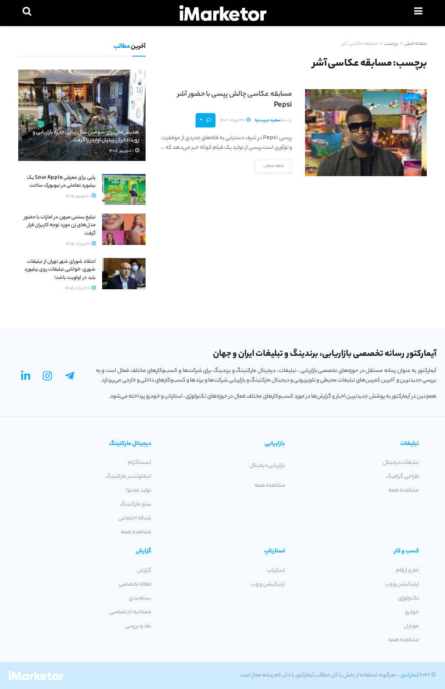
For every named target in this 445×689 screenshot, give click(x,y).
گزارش (144, 570)
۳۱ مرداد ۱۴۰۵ (78, 244)
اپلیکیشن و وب (402, 584)
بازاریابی (411, 97)
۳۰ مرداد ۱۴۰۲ (233, 120)
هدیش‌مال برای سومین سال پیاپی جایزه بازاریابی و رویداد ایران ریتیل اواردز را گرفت (86, 136)
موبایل (411, 626)
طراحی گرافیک (402, 476)
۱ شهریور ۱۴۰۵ (121, 151)
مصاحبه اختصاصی (130, 612)
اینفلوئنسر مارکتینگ (128, 476)
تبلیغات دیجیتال (401, 462)
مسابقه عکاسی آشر (360, 44)
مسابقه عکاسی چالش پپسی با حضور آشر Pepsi (234, 100)
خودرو (412, 612)
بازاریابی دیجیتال (267, 465)
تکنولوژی (408, 598)
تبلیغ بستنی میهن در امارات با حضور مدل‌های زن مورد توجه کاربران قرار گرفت (60, 225)
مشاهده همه (404, 490)
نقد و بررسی (138, 626)
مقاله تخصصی (135, 584)
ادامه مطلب (273, 166)
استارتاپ (276, 570)
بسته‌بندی (140, 598)
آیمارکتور (410, 675)
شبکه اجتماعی (134, 518)
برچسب (391, 44)
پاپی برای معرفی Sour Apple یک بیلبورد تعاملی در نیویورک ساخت (61, 182)
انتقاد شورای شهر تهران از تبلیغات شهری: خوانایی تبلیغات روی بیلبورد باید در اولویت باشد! (60, 270)
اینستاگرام (139, 462)
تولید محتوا (138, 490)
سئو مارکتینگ (135, 504)
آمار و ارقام (407, 570)
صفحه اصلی (415, 44)
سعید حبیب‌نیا (268, 120)
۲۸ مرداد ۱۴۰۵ (78, 288)
